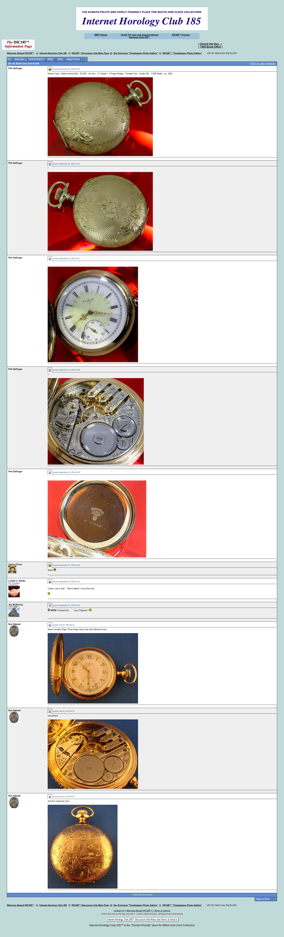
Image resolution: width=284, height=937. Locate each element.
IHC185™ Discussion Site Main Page (90, 53)
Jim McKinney (15, 604)
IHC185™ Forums (181, 35)
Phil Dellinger (15, 68)
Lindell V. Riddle (16, 581)
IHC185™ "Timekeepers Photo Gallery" (182, 53)
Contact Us (119, 910)
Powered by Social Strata (142, 895)
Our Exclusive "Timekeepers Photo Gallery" (135, 53)
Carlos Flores (15, 564)
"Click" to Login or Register (262, 63)
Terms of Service (162, 910)
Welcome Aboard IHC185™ (21, 53)
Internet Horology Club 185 (53, 53)
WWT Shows (100, 35)
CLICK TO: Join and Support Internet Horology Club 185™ (139, 36)
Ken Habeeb (14, 624)
